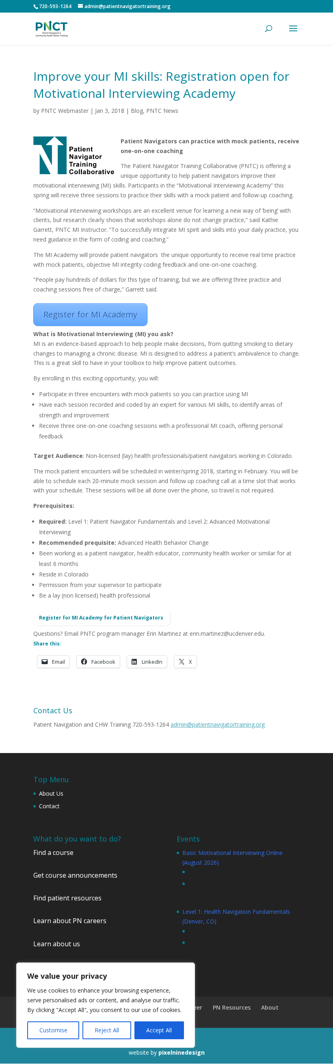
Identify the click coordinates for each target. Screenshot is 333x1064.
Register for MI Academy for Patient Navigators (101, 617)
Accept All (159, 1030)
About (270, 1007)
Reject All (107, 1030)
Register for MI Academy (90, 314)
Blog (137, 110)
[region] (105, 1005)
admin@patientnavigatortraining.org (218, 724)
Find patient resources (67, 898)
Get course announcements (75, 875)
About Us (51, 793)
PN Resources (232, 1007)
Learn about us (56, 943)
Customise (53, 1030)
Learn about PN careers (69, 920)
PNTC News (162, 110)
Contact (49, 806)
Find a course (53, 852)
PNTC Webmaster (65, 110)
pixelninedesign (181, 1052)
